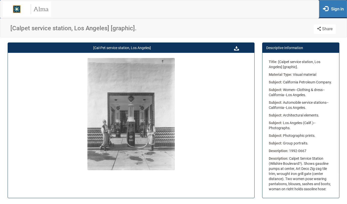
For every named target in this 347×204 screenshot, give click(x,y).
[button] (236, 47)
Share (327, 28)
